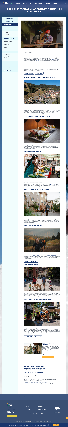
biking (38, 255)
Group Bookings (7, 54)
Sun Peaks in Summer (8, 18)
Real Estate (55, 3)
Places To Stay (48, 3)
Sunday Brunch (55, 59)
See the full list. (52, 370)
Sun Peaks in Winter (8, 21)
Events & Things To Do (38, 3)
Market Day (37, 60)
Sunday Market (53, 184)
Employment (28, 409)
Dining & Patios (39, 73)
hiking (34, 255)
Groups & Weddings (8, 51)
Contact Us (28, 406)
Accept (56, 424)
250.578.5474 (11, 409)
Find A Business (7, 67)
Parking (5, 47)
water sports (53, 255)
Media (25, 396)
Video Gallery (6, 34)
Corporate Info (28, 407)
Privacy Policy (39, 425)
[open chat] (67, 418)
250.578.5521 (11, 412)
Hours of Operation (40, 406)
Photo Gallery (6, 32)
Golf (30, 3)
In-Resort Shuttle (7, 44)
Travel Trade (32, 396)
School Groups (6, 56)
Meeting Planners (51, 396)
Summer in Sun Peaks (29, 73)
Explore (11, 3)
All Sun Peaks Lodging (48, 359)
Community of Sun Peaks (41, 409)
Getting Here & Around (9, 38)
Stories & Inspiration (8, 24)
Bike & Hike (25, 3)
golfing (48, 255)
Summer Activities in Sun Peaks (31, 261)
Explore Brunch (29, 336)
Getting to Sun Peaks (8, 41)
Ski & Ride (18, 3)
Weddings (5, 57)
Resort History (7, 70)
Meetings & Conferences (9, 62)
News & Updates (7, 27)
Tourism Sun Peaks (41, 396)
